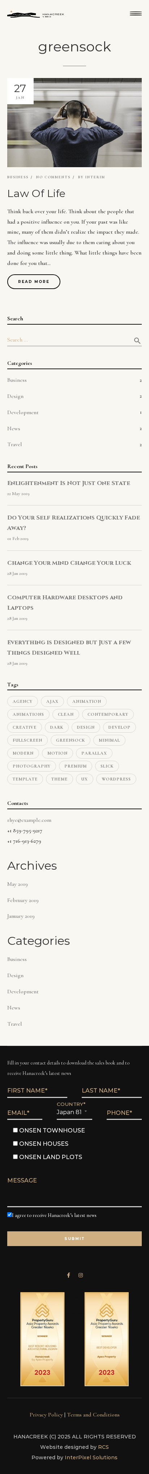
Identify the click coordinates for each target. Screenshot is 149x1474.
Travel (14, 444)
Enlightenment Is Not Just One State (68, 483)
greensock (70, 740)
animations (28, 714)
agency (23, 701)
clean (66, 714)
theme (59, 779)
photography (32, 766)
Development (23, 412)
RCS (103, 1447)
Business (18, 177)
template (25, 779)
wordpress (116, 779)
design (86, 727)
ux (84, 779)
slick (107, 766)
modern (23, 753)
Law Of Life (36, 193)
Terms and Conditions (93, 1414)
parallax (94, 753)
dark (56, 727)
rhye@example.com (29, 820)
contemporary (108, 714)
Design (15, 396)
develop (119, 727)
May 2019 (17, 884)
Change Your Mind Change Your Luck (69, 563)
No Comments (53, 177)
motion (57, 753)
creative (25, 727)
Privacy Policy (46, 1414)
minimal (109, 740)
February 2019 (23, 900)
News (13, 428)
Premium (75, 766)
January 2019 (21, 916)
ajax (52, 701)
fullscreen (27, 740)
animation (86, 701)
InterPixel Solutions (91, 1457)
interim (95, 177)
